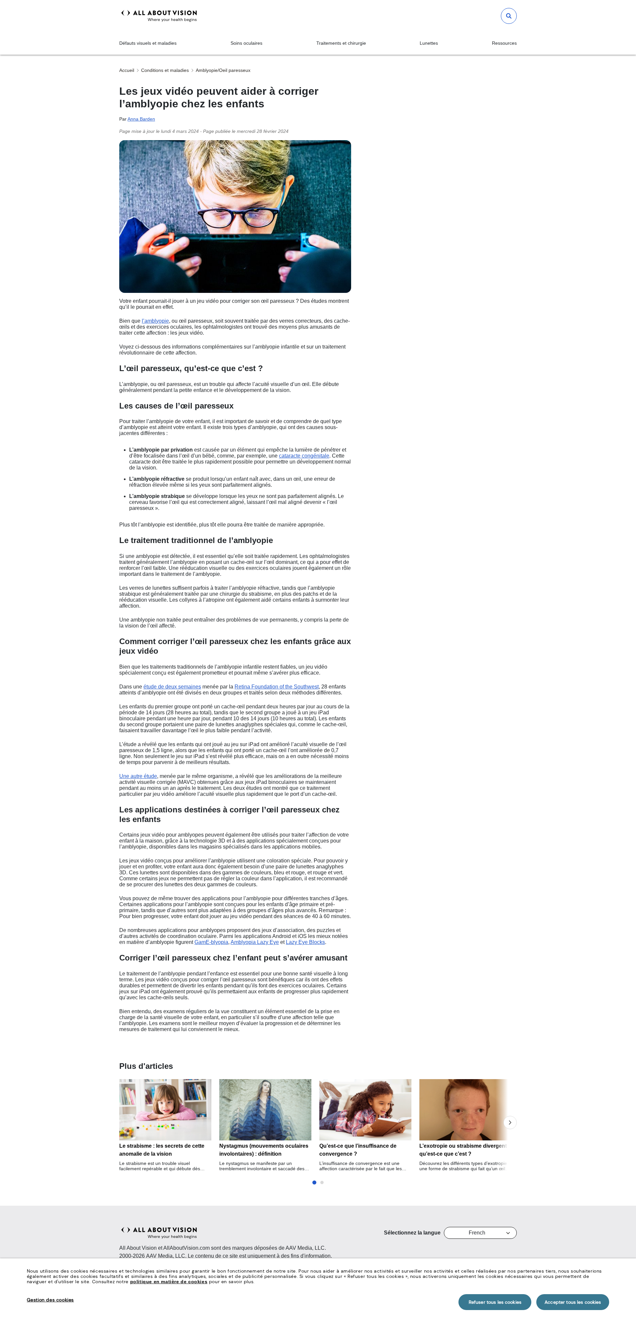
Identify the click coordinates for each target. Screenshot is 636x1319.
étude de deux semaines (172, 686)
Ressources (504, 43)
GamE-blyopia (211, 942)
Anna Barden (141, 119)
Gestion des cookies (50, 1300)
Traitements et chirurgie (341, 43)
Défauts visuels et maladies (148, 43)
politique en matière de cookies (169, 1281)
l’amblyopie (155, 321)
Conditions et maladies (165, 70)
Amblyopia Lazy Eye (255, 942)
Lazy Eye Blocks (305, 942)
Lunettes (429, 43)
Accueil (126, 70)
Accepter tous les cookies (573, 1302)
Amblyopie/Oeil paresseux (223, 70)
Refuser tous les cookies (495, 1302)
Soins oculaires (246, 43)
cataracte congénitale (304, 456)
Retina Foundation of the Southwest (277, 686)
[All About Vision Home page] (159, 16)
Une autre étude (138, 776)
